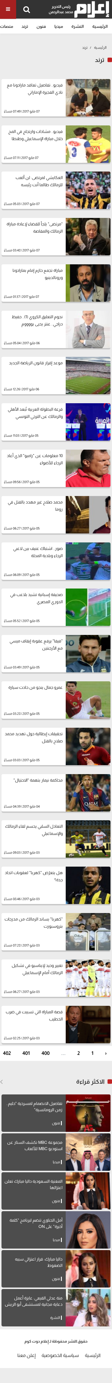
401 (26, 1053)
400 (46, 1053)
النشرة (77, 26)
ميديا (58, 26)
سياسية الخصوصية (60, 1355)
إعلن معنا (26, 1355)
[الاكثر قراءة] (1, 1082)
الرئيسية (100, 26)
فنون (41, 26)
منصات (6, 26)
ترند (25, 26)
